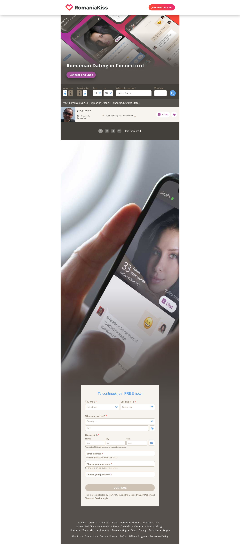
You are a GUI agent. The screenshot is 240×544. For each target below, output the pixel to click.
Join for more (132, 130)
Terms (102, 536)
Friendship (125, 526)
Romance (148, 522)
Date (133, 530)
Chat (114, 522)
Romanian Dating (99, 102)
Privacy (113, 536)
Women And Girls (85, 526)
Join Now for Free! (161, 7)
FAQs (123, 536)
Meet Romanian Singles (75, 102)
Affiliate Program (138, 536)
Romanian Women (130, 522)
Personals (154, 530)
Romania (104, 530)
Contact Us (90, 536)
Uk (157, 522)
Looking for (83, 88)
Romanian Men (78, 530)
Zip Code (158, 88)
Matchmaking (154, 526)
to (105, 88)
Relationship (103, 526)
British (92, 522)
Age (95, 88)
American (104, 522)
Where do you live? (126, 88)
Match (93, 530)
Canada (82, 522)
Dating (142, 530)
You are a (68, 88)
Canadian (139, 526)
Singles (166, 530)
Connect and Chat (81, 75)
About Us (76, 536)
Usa (115, 526)
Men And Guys (119, 530)
